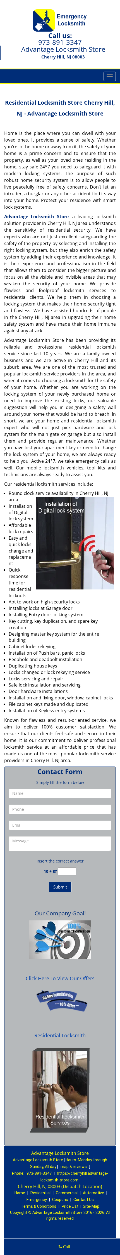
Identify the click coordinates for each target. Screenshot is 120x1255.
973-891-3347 (60, 42)
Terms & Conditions (38, 1206)
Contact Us (83, 1199)
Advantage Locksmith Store (36, 216)
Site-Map (91, 1206)
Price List (70, 1206)
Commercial (67, 1193)
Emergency (37, 1199)
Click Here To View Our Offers (60, 978)
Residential (40, 1193)
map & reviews (74, 1166)
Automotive (93, 1193)
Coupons (60, 1199)
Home (20, 1193)
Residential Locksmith (60, 1035)
